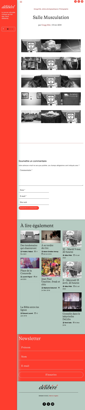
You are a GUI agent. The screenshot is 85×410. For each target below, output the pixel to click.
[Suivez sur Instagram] (82, 1)
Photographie (63, 9)
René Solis (68, 323)
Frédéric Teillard (27, 252)
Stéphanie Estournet (50, 288)
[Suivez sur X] (79, 1)
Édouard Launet (27, 313)
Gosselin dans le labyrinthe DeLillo (71, 317)
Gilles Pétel (68, 255)
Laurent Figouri (27, 277)
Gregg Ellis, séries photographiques (46, 9)
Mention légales (53, 396)
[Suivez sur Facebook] (75, 1)
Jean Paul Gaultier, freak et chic (50, 282)
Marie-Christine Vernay (50, 252)
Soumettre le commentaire (28, 208)
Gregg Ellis (46, 25)
